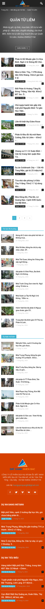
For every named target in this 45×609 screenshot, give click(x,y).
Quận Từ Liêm (20, 65)
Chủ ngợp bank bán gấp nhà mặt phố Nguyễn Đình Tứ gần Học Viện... (28, 108)
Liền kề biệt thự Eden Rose (27, 121)
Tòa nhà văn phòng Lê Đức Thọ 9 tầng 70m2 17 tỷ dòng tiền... (28, 183)
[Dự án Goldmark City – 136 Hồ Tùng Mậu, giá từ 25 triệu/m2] (7, 170)
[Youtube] (35, 492)
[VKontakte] (28, 492)
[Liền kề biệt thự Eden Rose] (7, 124)
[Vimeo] (22, 492)
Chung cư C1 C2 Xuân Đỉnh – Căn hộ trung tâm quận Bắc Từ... (28, 154)
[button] (41, 3)
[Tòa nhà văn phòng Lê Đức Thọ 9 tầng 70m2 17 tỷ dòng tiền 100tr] (7, 183)
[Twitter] (16, 492)
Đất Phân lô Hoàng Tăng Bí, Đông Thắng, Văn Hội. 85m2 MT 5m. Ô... (28, 91)
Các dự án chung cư (8, 572)
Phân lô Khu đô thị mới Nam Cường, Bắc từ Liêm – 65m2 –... (28, 137)
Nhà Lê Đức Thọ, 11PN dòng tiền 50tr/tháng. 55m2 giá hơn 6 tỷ (29, 75)
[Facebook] (10, 492)
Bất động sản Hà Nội (8, 533)
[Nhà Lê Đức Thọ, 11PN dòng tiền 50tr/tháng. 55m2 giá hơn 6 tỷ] (7, 75)
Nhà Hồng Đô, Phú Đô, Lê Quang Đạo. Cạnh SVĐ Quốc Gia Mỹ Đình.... (28, 200)
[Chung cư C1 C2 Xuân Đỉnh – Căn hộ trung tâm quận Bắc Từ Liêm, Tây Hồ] (7, 154)
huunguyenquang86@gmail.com (26, 485)
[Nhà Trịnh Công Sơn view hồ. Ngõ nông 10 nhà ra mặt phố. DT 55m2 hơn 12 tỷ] (7, 286)
